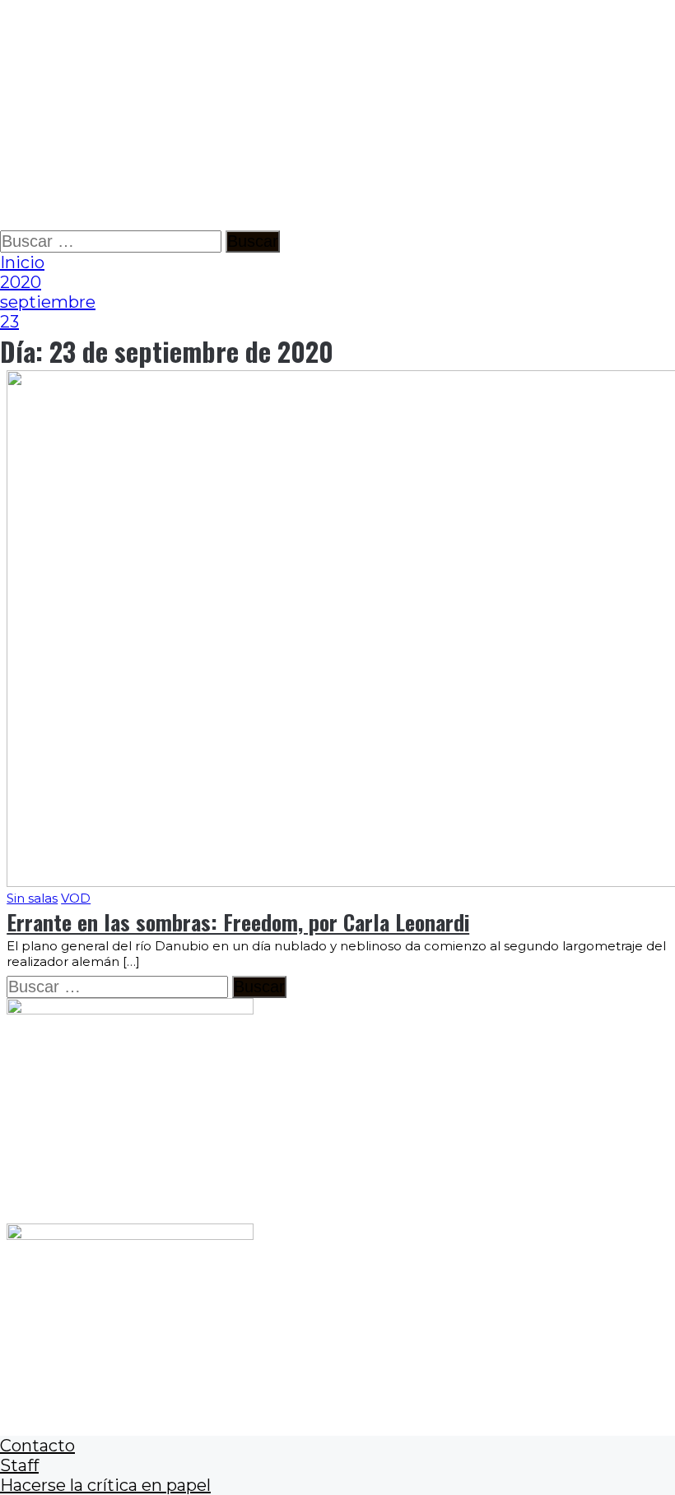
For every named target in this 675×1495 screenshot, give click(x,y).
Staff (19, 1465)
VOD (76, 898)
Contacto (37, 1446)
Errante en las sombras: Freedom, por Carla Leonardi (238, 922)
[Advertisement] (337, 115)
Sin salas (32, 898)
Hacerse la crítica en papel (105, 1485)
